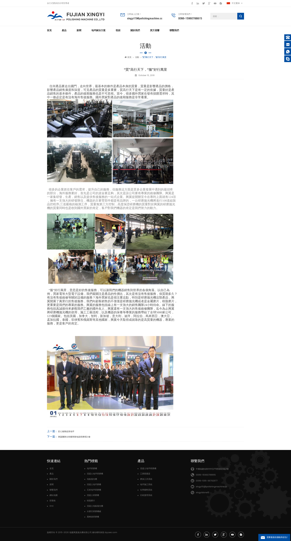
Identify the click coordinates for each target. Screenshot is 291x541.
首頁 (49, 30)
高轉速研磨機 (93, 516)
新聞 (79, 30)
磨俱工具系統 (146, 479)
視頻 (118, 30)
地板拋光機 (92, 479)
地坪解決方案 (98, 30)
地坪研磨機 (92, 468)
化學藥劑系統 (146, 490)
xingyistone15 (202, 492)
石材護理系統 (146, 495)
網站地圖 (54, 495)
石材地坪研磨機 (94, 490)
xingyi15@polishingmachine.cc (144, 18)
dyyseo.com (111, 532)
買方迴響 (154, 30)
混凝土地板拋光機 (95, 506)
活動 (137, 57)
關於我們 (135, 30)
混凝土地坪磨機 (94, 484)
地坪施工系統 (146, 484)
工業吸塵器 (145, 473)
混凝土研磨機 (93, 495)
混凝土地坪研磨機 (95, 473)
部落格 (53, 500)
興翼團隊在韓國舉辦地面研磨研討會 (74, 437)
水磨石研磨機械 (94, 511)
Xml (51, 506)
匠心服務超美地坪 (66, 431)
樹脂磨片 (91, 500)
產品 (64, 30)
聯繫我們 (174, 30)
